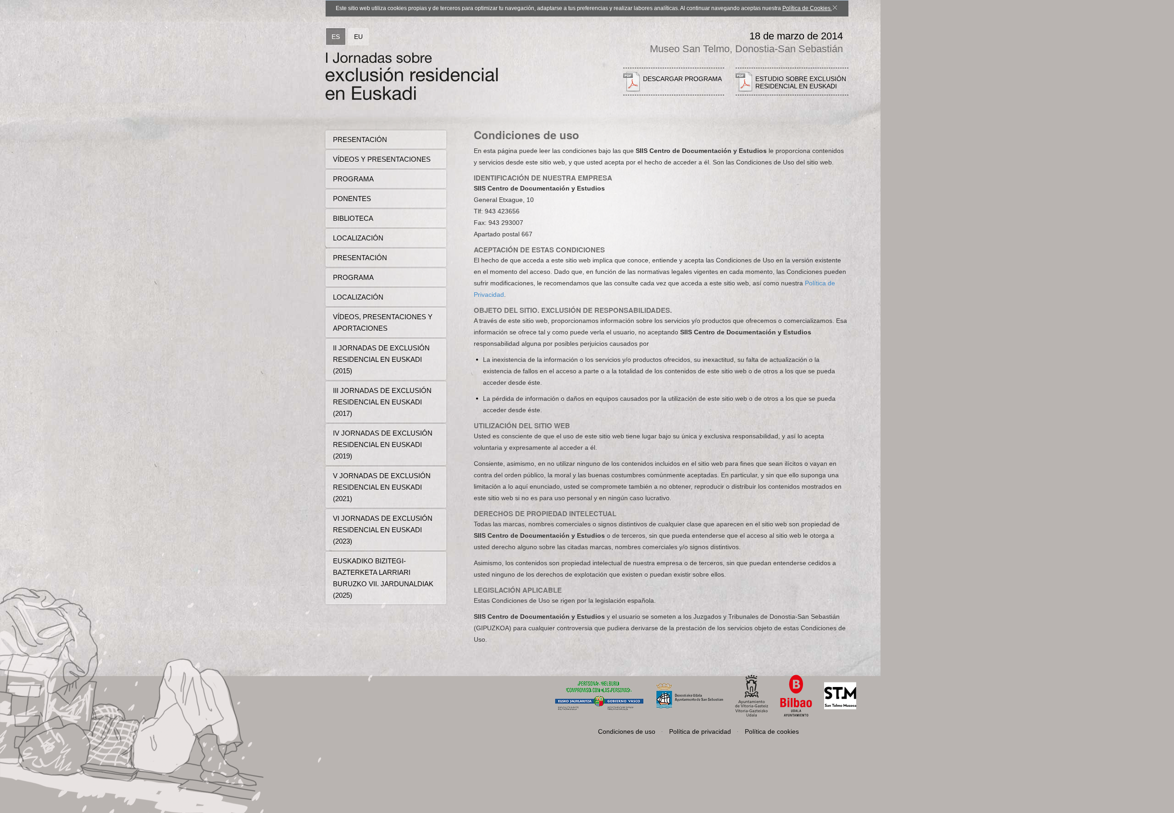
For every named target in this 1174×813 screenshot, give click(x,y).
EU (358, 36)
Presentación (360, 139)
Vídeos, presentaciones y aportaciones (382, 322)
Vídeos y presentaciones (382, 159)
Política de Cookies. (807, 8)
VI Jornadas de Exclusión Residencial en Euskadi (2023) (382, 529)
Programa (353, 179)
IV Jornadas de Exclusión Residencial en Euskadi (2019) (382, 444)
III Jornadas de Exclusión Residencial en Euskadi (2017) (382, 402)
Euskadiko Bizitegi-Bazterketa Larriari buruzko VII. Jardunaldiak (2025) (383, 578)
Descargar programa (682, 78)
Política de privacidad (700, 731)
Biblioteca (353, 218)
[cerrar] (835, 3)
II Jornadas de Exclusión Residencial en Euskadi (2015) (381, 359)
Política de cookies (772, 731)
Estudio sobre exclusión (800, 82)
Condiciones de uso (626, 731)
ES (336, 36)
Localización (358, 238)
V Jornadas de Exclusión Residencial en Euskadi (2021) (382, 487)
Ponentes (352, 198)
